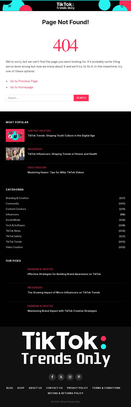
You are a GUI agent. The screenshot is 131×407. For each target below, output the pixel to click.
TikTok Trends (14, 241)
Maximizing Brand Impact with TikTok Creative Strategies (62, 310)
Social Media (13, 219)
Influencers (35, 149)
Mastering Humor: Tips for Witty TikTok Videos (56, 172)
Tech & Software (15, 225)
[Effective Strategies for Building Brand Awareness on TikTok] (15, 273)
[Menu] (9, 6)
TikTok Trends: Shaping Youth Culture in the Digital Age (61, 135)
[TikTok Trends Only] (65, 6)
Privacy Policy (77, 388)
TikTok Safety (13, 236)
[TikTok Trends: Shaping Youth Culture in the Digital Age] (15, 135)
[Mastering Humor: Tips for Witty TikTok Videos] (15, 172)
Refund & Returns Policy (65, 393)
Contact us (54, 388)
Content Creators (39, 130)
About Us (35, 388)
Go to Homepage (21, 87)
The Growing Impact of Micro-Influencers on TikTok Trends (64, 292)
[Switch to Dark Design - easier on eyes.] (121, 6)
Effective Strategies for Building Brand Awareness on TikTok (64, 274)
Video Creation (37, 167)
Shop (20, 388)
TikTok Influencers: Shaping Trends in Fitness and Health (62, 153)
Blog (9, 388)
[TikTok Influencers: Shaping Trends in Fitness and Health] (15, 153)
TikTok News (13, 230)
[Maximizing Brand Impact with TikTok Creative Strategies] (15, 310)
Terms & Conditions (106, 388)
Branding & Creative (17, 198)
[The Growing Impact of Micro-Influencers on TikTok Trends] (15, 292)
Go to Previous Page (24, 81)
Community (12, 203)
